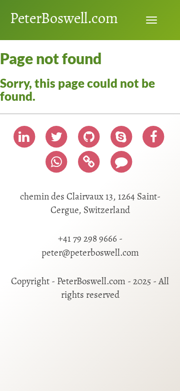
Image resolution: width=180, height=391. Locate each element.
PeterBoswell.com (64, 18)
